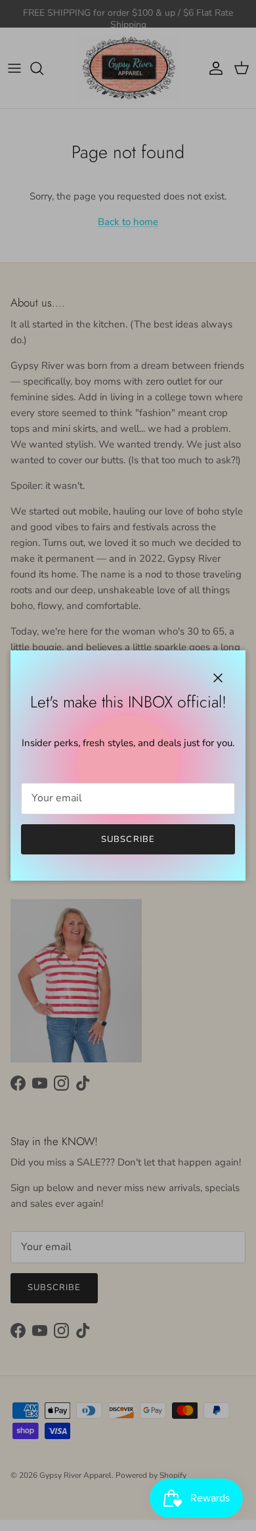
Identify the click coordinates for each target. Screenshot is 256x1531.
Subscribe (127, 839)
